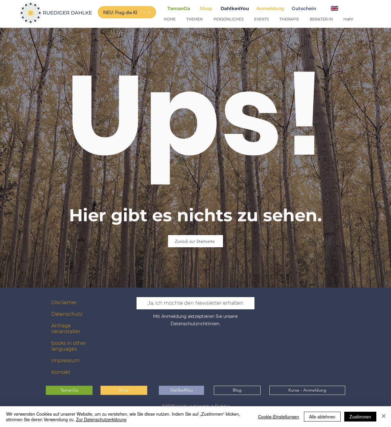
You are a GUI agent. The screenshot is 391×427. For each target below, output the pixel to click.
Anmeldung (270, 8)
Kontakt (60, 372)
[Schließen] (383, 416)
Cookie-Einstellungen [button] (278, 417)
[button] (305, 8)
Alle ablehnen (322, 417)
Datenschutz (66, 314)
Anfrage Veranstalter (65, 328)
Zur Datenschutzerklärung (101, 419)
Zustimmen (360, 417)
